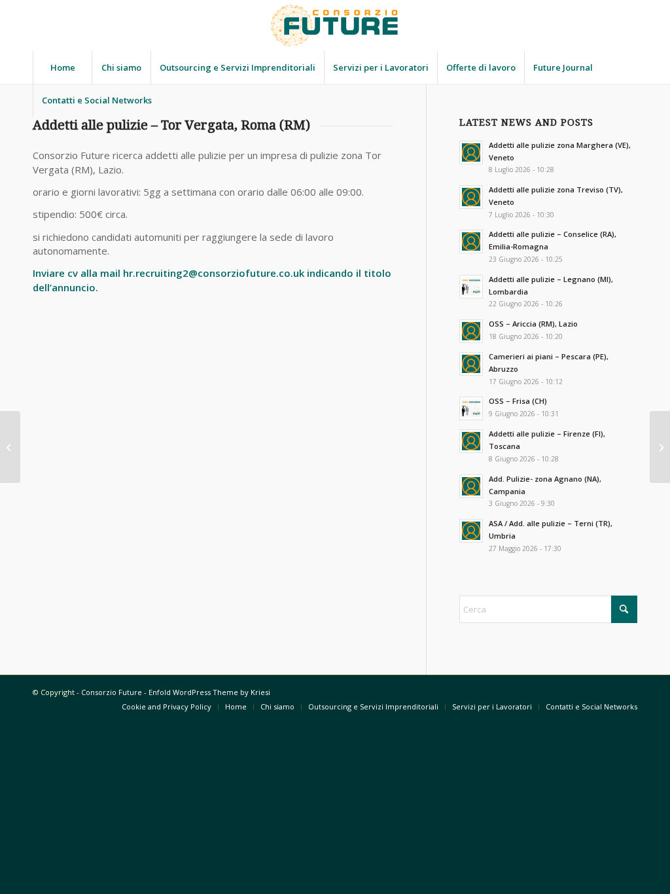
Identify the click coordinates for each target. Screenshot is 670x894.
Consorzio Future (111, 692)
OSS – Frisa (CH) (518, 401)
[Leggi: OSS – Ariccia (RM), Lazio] (471, 331)
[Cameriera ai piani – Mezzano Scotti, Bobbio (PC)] (10, 447)
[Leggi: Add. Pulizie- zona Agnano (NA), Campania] (471, 486)
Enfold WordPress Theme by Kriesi (209, 692)
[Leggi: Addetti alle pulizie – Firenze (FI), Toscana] (471, 441)
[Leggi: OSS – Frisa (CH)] (471, 408)
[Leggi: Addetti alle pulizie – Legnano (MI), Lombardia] (471, 286)
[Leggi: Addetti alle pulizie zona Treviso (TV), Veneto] (471, 197)
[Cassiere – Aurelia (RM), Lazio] (660, 447)
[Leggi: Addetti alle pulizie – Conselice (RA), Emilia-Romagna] (471, 241)
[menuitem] (62, 67)
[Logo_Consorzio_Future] (335, 25)
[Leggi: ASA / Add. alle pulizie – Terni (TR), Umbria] (471, 531)
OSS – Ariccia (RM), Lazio (533, 324)
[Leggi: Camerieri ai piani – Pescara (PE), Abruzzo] (471, 364)
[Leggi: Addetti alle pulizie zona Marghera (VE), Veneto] (471, 152)
